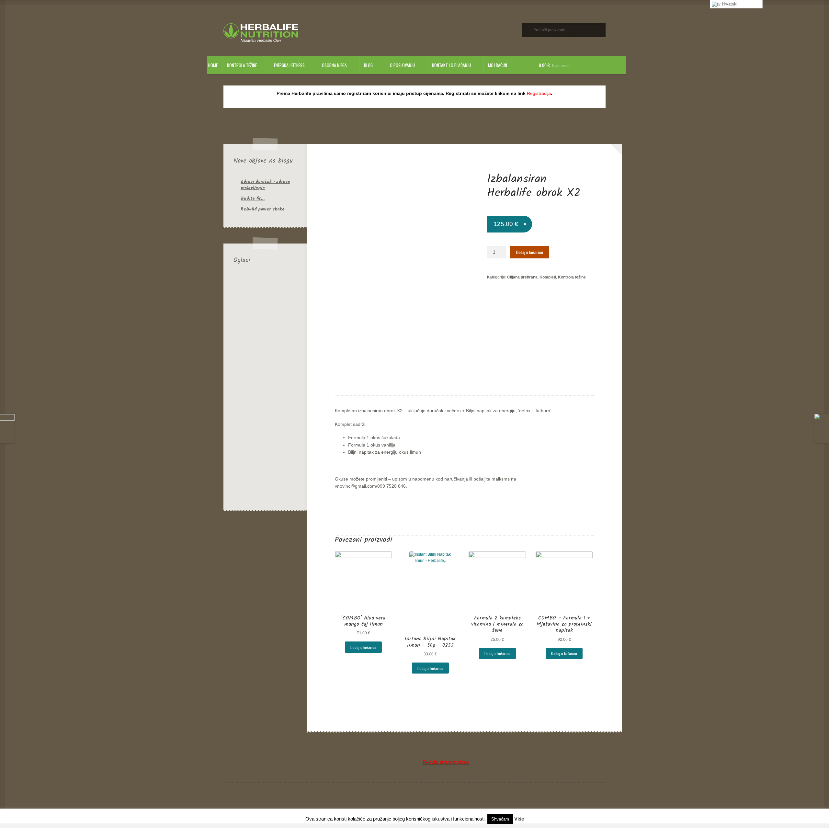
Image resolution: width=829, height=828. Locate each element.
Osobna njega (334, 65)
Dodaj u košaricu (529, 252)
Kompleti (547, 277)
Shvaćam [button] (500, 819)
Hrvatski (729, 4)
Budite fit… (253, 198)
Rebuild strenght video (446, 762)
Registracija (539, 93)
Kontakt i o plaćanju (451, 65)
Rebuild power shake (263, 209)
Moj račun (497, 65)
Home (213, 65)
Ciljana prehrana (522, 277)
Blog (368, 65)
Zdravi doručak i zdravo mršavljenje (265, 184)
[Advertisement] (265, 390)
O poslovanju (402, 65)
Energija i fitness (289, 65)
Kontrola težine (242, 65)
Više (519, 819)
